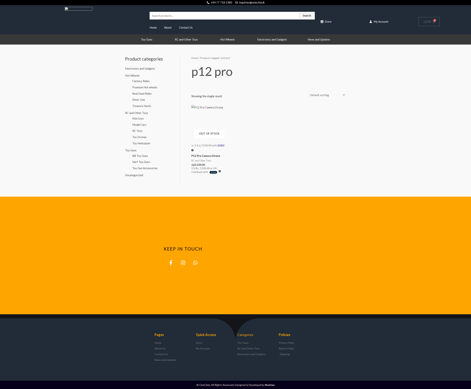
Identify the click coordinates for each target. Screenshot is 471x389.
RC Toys (137, 130)
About (168, 27)
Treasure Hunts (141, 106)
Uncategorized (134, 175)
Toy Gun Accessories (145, 168)
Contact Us (186, 27)
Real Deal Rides (142, 93)
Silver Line (138, 99)
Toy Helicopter (141, 143)
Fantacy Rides (141, 81)
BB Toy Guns (140, 155)
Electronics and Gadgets (272, 39)
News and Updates (319, 39)
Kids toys (138, 118)
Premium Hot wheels (144, 87)
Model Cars (139, 124)
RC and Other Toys (186, 39)
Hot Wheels (227, 39)
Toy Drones (139, 137)
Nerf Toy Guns (141, 161)
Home (153, 27)
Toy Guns (146, 39)
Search (307, 15)
